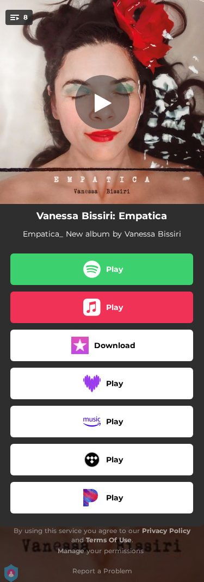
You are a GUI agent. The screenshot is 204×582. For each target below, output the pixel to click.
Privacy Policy (166, 531)
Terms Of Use (109, 540)
